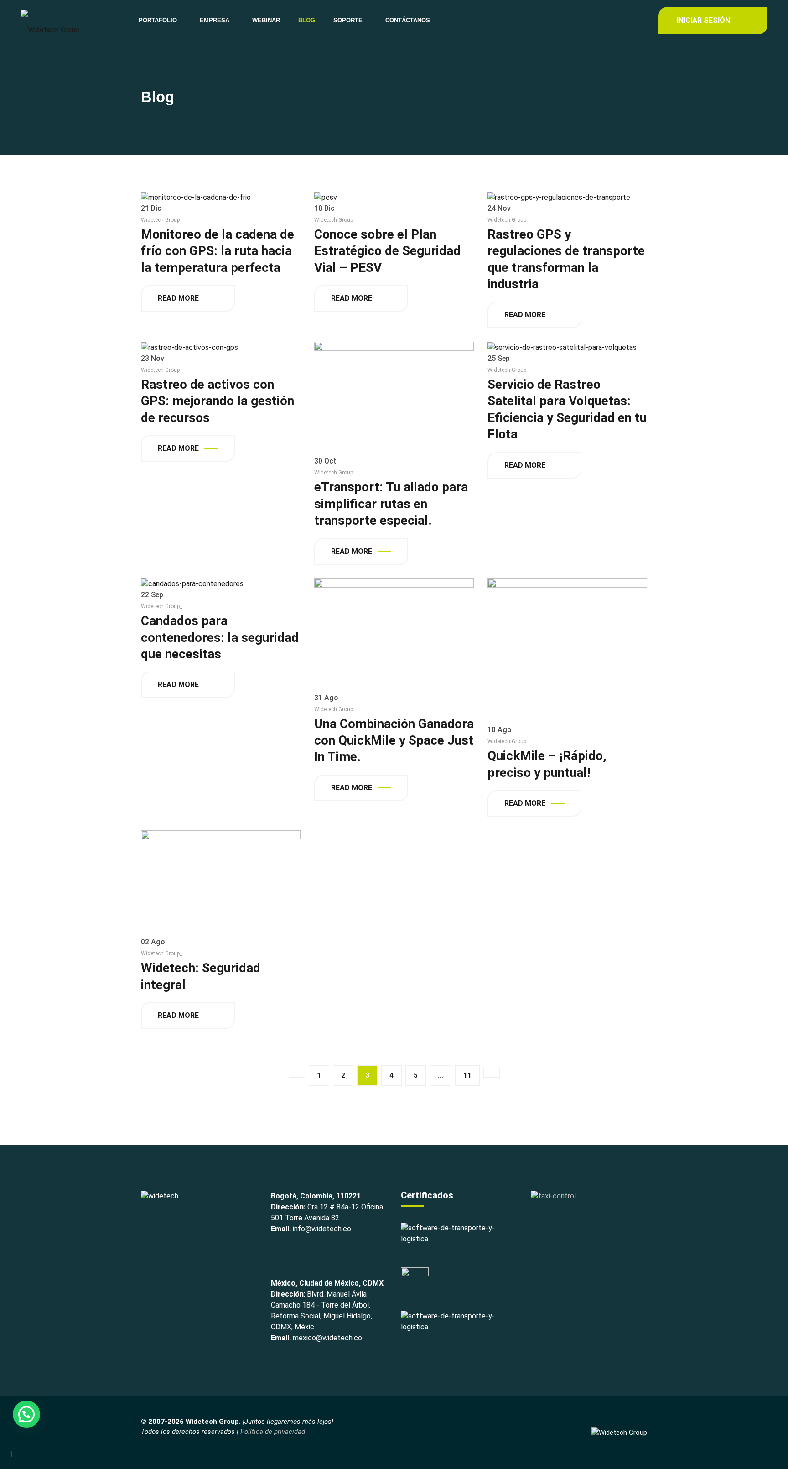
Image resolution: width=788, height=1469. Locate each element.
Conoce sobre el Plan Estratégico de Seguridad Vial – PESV (387, 251)
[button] (26, 1414)
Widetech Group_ (161, 220)
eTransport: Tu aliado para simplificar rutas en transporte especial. (391, 503)
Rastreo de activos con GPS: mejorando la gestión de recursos (217, 401)
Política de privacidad (272, 1431)
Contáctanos (407, 20)
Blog (306, 20)
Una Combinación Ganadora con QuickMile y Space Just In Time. (394, 740)
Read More (178, 298)
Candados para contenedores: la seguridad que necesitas (220, 637)
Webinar (266, 20)
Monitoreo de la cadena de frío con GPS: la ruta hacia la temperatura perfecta (217, 251)
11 (467, 1075)
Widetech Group (333, 472)
